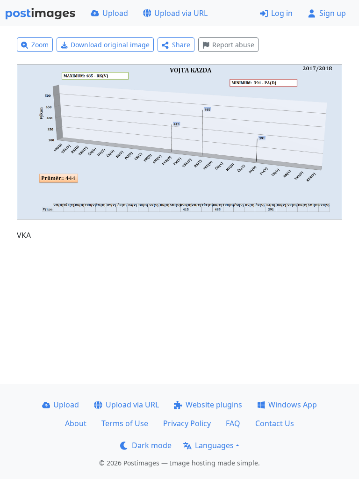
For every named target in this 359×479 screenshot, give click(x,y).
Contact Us (274, 423)
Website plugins (214, 404)
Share (181, 44)
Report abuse (233, 44)
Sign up (332, 13)
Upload (115, 13)
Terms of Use (124, 423)
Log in (282, 13)
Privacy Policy (187, 423)
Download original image (110, 44)
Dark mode (152, 445)
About (75, 423)
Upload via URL (181, 13)
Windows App (292, 404)
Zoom (40, 44)
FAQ (233, 423)
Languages (214, 445)
